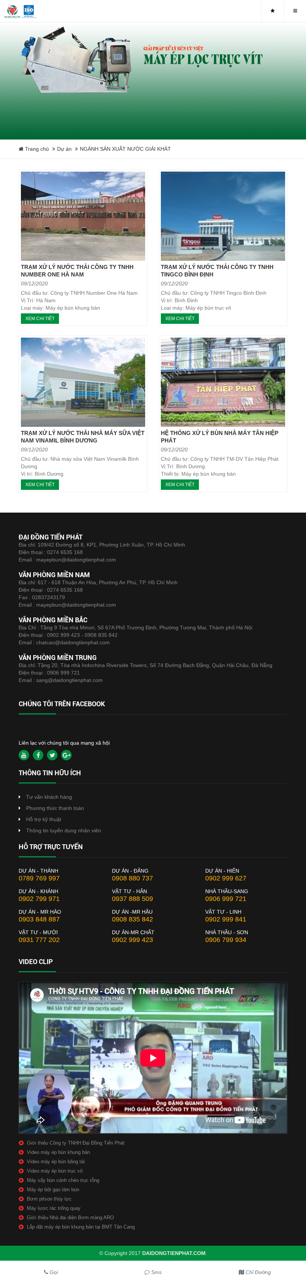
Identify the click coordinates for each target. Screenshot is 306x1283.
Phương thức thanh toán (55, 808)
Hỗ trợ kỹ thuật (43, 819)
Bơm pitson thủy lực (49, 1199)
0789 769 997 (39, 878)
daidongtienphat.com (174, 1253)
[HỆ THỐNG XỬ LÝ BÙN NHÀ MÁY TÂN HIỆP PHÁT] (223, 382)
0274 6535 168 (65, 552)
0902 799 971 (39, 898)
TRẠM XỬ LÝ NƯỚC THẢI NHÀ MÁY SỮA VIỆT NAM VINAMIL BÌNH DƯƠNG (82, 437)
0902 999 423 (132, 940)
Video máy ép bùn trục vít (55, 1171)
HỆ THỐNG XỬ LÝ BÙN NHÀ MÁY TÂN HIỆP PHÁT (219, 437)
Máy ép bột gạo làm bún (53, 1189)
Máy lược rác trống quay (54, 1208)
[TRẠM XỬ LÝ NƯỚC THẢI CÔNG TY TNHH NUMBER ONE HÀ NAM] (83, 216)
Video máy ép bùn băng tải (56, 1161)
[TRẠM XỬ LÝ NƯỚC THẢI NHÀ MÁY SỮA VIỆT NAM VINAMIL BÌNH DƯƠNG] (83, 382)
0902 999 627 (225, 878)
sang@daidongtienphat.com (69, 680)
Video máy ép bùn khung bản (58, 1152)
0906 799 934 (225, 940)
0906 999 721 (63, 673)
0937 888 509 (132, 898)
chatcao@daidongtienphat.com (73, 642)
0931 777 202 (39, 940)
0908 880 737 (132, 878)
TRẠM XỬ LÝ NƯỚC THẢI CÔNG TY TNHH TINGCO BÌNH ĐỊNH (217, 271)
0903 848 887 (39, 919)
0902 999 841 (225, 919)
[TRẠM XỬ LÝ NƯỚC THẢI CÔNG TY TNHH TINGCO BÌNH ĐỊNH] (223, 216)
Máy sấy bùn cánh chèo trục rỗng (63, 1180)
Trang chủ (36, 149)
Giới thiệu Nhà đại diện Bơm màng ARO (70, 1217)
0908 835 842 (132, 919)
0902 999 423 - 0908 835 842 (82, 635)
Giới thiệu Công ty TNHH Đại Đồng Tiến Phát (76, 1143)
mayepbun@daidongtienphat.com (76, 560)
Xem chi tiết (39, 318)
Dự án (64, 149)
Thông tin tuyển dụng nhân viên (63, 830)
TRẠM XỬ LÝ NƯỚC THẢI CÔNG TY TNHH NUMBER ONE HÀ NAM (77, 271)
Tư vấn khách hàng (49, 797)
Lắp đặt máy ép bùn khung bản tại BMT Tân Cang (81, 1227)
